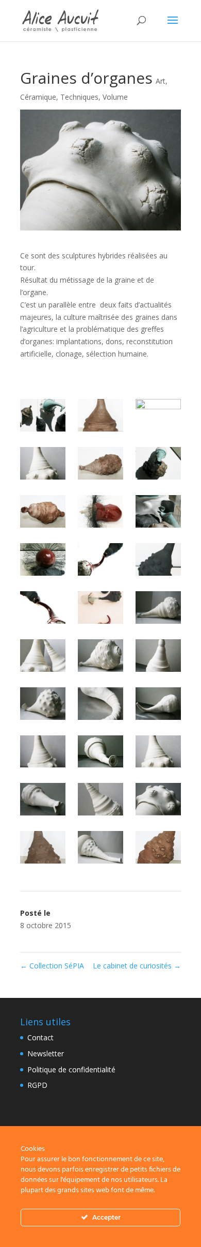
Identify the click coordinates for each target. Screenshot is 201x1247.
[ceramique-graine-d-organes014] (100, 561)
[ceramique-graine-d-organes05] (158, 753)
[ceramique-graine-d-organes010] (158, 415)
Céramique (38, 97)
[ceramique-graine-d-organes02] (158, 657)
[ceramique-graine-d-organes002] (100, 657)
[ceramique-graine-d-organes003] (42, 705)
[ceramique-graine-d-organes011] (100, 465)
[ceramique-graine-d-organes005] (100, 753)
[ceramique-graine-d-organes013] (158, 513)
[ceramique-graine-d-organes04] (42, 753)
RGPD (37, 1085)
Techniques (79, 97)
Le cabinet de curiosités (137, 966)
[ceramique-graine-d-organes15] (42, 609)
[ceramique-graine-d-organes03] (100, 705)
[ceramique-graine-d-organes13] (42, 561)
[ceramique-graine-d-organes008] (100, 849)
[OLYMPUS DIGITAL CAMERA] (100, 609)
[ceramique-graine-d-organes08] (158, 849)
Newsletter (45, 1053)
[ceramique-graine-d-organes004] (158, 705)
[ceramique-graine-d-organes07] (42, 849)
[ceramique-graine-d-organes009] (42, 417)
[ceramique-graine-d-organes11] (158, 465)
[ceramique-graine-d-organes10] (42, 465)
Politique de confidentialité (71, 1069)
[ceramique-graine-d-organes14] (158, 561)
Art (160, 81)
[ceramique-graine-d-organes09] (100, 417)
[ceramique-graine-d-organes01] (42, 657)
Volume (115, 97)
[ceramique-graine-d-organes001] (158, 609)
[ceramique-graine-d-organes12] (100, 513)
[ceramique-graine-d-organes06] (100, 801)
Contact (40, 1037)
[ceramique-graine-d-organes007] (158, 801)
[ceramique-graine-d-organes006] (42, 801)
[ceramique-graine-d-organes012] (42, 513)
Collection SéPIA (52, 966)
